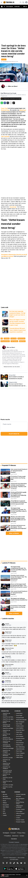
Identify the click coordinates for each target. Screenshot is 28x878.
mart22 (7, 623)
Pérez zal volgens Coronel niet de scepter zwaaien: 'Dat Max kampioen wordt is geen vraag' (17, 322)
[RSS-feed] (18, 863)
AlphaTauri (23, 110)
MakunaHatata (9, 664)
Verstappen (9, 6)
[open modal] (26, 2)
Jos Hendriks (9, 689)
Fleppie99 (8, 656)
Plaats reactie (14, 434)
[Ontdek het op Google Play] (9, 868)
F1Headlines (7, 836)
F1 (4, 6)
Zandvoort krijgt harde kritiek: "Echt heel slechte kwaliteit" (11, 875)
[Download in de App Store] (19, 868)
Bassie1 (7, 672)
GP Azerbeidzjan (5, 341)
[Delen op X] (8, 103)
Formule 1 (4, 59)
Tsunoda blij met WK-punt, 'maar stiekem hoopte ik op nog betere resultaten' (17, 330)
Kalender (17, 6)
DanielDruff (8, 697)
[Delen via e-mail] (11, 103)
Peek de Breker (9, 648)
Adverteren (15, 836)
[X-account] (3, 863)
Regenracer (8, 632)
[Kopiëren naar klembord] (14, 103)
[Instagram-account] (10, 863)
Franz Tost (4, 108)
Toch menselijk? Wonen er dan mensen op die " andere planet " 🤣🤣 (14, 644)
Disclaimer (14, 839)
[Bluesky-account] (21, 863)
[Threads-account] (25, 863)
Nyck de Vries (5, 110)
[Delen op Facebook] (5, 103)
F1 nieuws (6, 338)
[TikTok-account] (14, 863)
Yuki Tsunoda (5, 136)
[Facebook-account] (7, 863)
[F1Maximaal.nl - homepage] (8, 2)
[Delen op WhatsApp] (2, 103)
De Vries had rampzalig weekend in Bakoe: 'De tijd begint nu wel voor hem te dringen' (17, 314)
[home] (2, 6)
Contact (22, 836)
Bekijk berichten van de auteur (12, 366)
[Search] (20, 2)
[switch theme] (23, 2)
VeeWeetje (8, 680)
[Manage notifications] (3, 875)
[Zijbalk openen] (1, 2)
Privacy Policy (21, 833)
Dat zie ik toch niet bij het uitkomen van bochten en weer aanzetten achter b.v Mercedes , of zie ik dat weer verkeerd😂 (14, 636)
